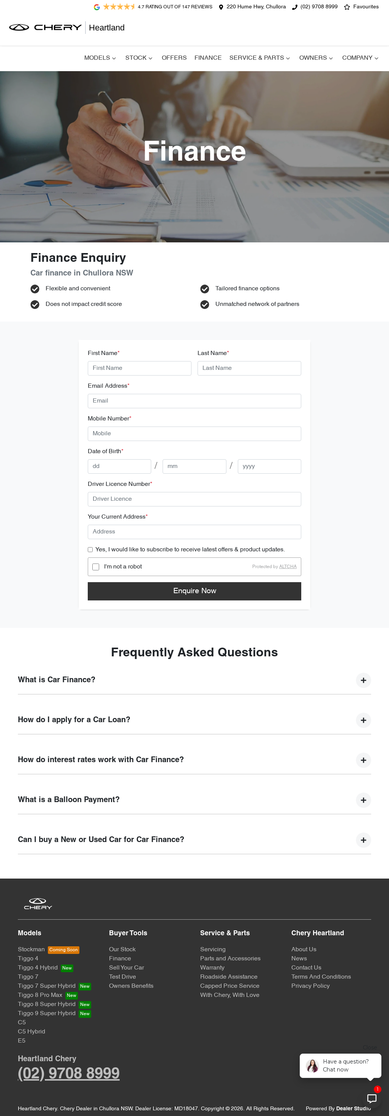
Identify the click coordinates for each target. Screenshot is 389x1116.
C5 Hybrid (31, 1032)
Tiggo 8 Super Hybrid (47, 1004)
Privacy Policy (310, 986)
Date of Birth (105, 452)
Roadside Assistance (229, 977)
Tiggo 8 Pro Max (40, 995)
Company (357, 58)
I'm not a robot (123, 567)
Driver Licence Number (120, 484)
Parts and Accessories (230, 959)
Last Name (213, 353)
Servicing (213, 950)
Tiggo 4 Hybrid (38, 968)
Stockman (31, 950)
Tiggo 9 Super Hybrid (47, 1014)
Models (97, 58)
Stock (136, 58)
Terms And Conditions (321, 977)
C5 (22, 1023)
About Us (303, 950)
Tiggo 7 (28, 977)
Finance (208, 58)
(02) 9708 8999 (319, 7)
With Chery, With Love (229, 995)
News (299, 959)
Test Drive (122, 977)
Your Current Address (118, 517)
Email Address (109, 386)
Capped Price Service (229, 986)
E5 (21, 1041)
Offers (174, 58)
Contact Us (306, 968)
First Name (104, 353)
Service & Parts (256, 58)
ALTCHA (288, 567)
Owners (313, 58)
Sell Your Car (126, 968)
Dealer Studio (353, 1108)
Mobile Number (109, 419)
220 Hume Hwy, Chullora (256, 7)
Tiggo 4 (28, 959)
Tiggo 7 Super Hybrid (47, 986)
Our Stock (122, 950)
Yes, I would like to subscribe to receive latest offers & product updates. (190, 550)
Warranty (212, 968)
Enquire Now (194, 591)
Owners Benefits (131, 986)
